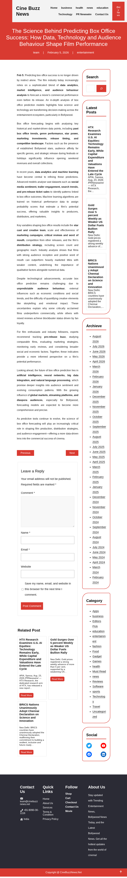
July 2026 (98, 346)
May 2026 (98, 356)
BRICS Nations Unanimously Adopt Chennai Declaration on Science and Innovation (29, 712)
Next (72, 453)
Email (25, 549)
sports (96, 691)
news (95, 676)
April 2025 (98, 461)
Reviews (97, 681)
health (96, 666)
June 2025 (98, 451)
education (98, 631)
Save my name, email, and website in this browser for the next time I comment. (48, 589)
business (97, 616)
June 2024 (98, 552)
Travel (96, 706)
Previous (25, 453)
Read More (26, 695)
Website (26, 566)
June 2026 (98, 351)
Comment (28, 492)
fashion (96, 646)
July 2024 (98, 547)
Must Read (99, 671)
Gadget (97, 656)
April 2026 (98, 361)
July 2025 (98, 446)
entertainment (85, 52)
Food (95, 651)
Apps (95, 611)
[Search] (101, 88)
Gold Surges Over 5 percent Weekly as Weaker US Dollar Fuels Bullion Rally (62, 646)
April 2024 (98, 562)
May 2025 (98, 456)
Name (25, 532)
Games (96, 661)
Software (97, 686)
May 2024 (98, 557)
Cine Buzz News (28, 11)
